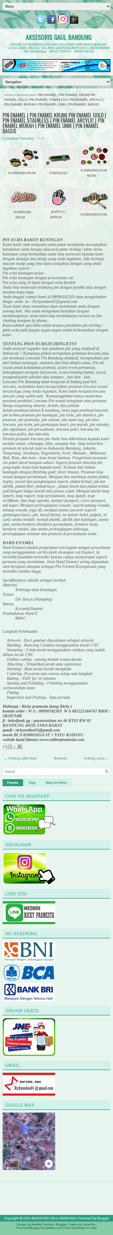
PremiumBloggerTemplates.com (39, 1228)
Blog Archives (56, 783)
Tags (32, 783)
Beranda (60, 758)
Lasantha (89, 1224)
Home (8, 95)
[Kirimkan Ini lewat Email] (5, 746)
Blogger (103, 1218)
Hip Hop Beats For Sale (81, 1228)
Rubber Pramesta (20, 138)
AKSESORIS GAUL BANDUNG (58, 37)
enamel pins (26, 95)
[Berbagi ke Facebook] (20, 746)
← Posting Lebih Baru (20, 758)
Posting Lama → (96, 758)
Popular (13, 783)
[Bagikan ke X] (15, 746)
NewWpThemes (42, 1224)
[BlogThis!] (10, 746)
